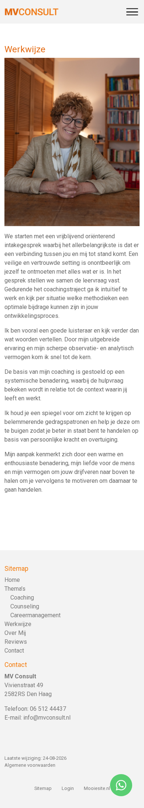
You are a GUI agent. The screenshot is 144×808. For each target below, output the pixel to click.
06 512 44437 (48, 708)
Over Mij (15, 632)
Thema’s (14, 588)
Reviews (15, 641)
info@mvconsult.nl (47, 717)
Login (68, 788)
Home (12, 579)
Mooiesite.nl (97, 788)
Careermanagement (35, 615)
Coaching (22, 597)
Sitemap (43, 788)
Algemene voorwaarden (29, 765)
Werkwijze (17, 624)
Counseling (24, 606)
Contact (14, 650)
